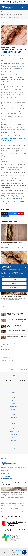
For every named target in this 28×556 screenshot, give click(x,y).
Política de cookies (6, 289)
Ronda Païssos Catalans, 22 (7, 473)
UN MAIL (18, 1)
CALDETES (14, 395)
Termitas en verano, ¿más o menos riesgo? (13, 296)
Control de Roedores (7, 357)
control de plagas (12, 147)
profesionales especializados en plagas (16, 198)
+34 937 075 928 (7, 347)
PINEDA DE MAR (14, 434)
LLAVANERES (14, 414)
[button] (26, 267)
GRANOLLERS (14, 417)
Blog (4, 22)
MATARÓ (14, 426)
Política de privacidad (15, 289)
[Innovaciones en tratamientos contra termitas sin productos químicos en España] (14, 232)
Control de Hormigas (7, 363)
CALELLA (14, 397)
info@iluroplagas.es (8, 349)
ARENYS (14, 392)
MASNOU (14, 423)
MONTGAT (14, 428)
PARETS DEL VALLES (14, 431)
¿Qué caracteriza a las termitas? (17, 369)
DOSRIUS (14, 411)
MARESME (14, 451)
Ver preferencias (14, 287)
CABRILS (14, 403)
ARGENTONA (14, 389)
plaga (17, 68)
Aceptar (14, 279)
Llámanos (7, 204)
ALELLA (14, 386)
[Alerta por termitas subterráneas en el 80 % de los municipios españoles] (14, 259)
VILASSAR (14, 448)
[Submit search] (25, 306)
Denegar (14, 283)
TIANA (14, 445)
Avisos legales (23, 289)
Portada (4, 13)
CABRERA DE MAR (14, 406)
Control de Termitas (7, 355)
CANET (14, 400)
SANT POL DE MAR (14, 442)
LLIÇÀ (14, 420)
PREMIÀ (14, 437)
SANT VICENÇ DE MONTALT (14, 440)
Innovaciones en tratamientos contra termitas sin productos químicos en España (13, 243)
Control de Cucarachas (7, 360)
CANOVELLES (14, 409)
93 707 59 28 (15, 2)
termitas (5, 84)
